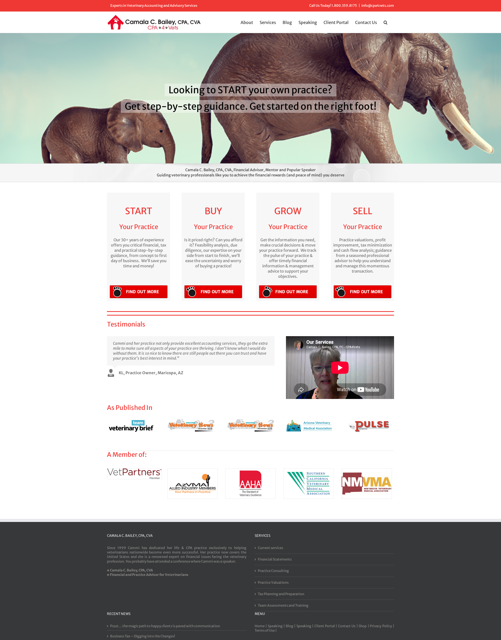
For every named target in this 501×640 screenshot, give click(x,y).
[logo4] (193, 471)
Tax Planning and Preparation (281, 594)
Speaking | (277, 626)
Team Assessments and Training (283, 605)
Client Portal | (326, 626)
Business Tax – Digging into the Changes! (142, 636)
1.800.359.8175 (344, 5)
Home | (261, 626)
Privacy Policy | (382, 626)
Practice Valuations (273, 582)
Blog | (291, 626)
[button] (385, 22)
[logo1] (367, 471)
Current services (270, 548)
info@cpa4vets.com (377, 5)
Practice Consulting (273, 571)
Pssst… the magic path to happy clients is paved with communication (165, 626)
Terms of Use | (266, 630)
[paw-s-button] (138, 286)
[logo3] (250, 471)
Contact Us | (348, 626)
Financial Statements (275, 559)
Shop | (364, 626)
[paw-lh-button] (213, 286)
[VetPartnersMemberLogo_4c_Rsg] (134, 471)
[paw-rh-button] (287, 286)
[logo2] (309, 471)
